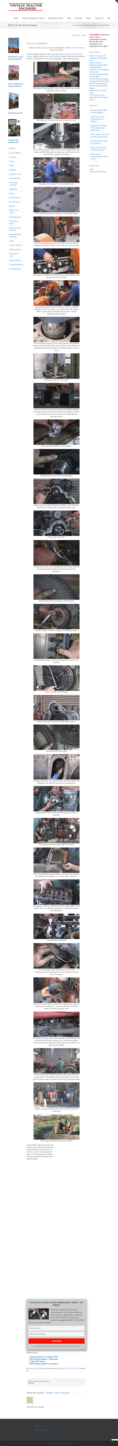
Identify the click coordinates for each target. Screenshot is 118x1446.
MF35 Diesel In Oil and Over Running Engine (100, 135)
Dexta (11, 161)
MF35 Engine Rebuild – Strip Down (44, 1359)
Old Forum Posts (13, 222)
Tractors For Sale (14, 255)
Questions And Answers (15, 229)
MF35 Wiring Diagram (98, 83)
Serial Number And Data (15, 235)
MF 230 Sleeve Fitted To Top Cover (99, 142)
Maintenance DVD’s (55, 18)
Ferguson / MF (15, 174)
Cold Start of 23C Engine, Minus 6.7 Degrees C (97, 118)
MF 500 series (15, 202)
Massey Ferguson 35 (97, 56)
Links (91, 169)
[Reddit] (78, 1381)
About (88, 18)
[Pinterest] (65, 1381)
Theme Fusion (68, 1443)
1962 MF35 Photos (37, 1361)
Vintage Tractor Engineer (36, 1368)
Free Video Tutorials (13, 183)
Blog (69, 18)
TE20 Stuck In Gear (97, 95)
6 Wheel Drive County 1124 (97, 91)
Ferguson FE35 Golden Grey (98, 59)
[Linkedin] (75, 1381)
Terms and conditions (98, 171)
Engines (62, 1368)
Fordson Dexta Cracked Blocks (98, 87)
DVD (54, 56)
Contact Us (99, 18)
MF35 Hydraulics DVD (15, 113)
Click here (75, 48)
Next (83, 35)
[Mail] (82, 1383)
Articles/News (15, 153)
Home (16, 18)
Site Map (78, 18)
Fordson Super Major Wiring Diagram (99, 111)
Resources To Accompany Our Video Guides (99, 156)
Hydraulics (13, 189)
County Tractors (95, 62)
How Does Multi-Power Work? (98, 98)
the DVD (30, 1152)
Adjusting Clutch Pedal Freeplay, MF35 (98, 66)
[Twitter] (62, 1381)
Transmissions (15, 260)
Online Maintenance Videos (33, 18)
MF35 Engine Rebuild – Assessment (44, 1364)
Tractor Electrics (15, 245)
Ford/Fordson (14, 178)
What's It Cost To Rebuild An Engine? (99, 70)
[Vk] (82, 1381)
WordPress (57, 1443)
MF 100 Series (15, 198)
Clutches (12, 157)
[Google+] (72, 1381)
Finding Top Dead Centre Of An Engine (99, 75)
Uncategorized (15, 269)
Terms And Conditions (43, 1430)
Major (11, 193)
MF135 (12, 206)
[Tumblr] (68, 1381)
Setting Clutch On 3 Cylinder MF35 (44, 1357)
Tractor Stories (15, 249)
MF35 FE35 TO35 (71, 1368)
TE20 (11, 241)
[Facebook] (58, 1381)
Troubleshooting (16, 264)
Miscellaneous (15, 217)
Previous (76, 35)
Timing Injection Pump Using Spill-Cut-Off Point (99, 80)
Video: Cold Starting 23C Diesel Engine (99, 148)
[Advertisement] (70, 1158)
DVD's (11, 165)
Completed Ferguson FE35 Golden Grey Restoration (99, 127)
